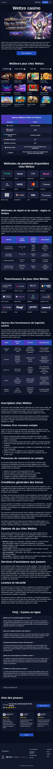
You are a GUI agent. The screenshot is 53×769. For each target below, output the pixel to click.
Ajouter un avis (43, 705)
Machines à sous (44, 68)
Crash (31, 68)
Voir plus (26, 734)
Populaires (6, 68)
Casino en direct (19, 68)
